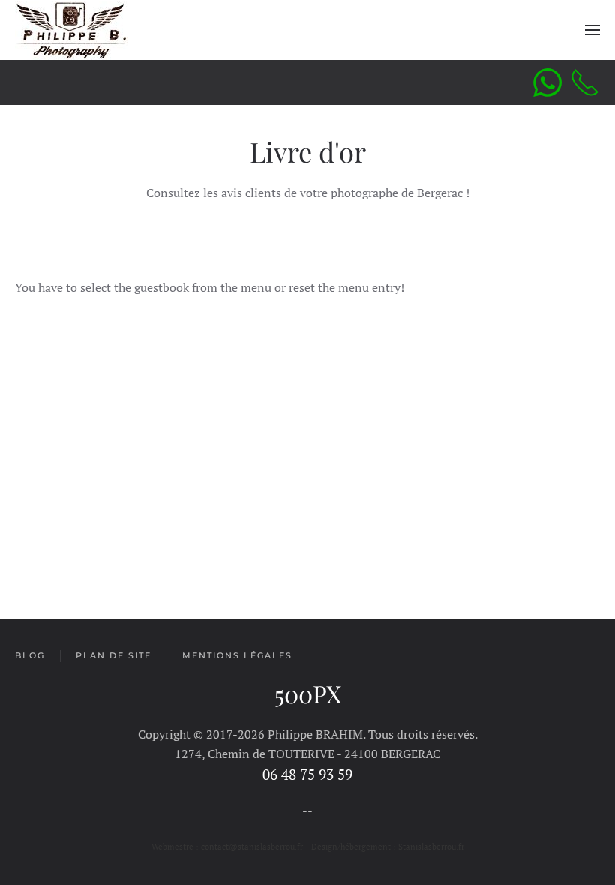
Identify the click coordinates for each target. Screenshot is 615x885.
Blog (30, 655)
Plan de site (114, 655)
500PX (307, 693)
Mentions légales (237, 655)
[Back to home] (71, 30)
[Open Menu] (592, 30)
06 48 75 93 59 (307, 775)
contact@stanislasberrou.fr (253, 847)
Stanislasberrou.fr (431, 847)
